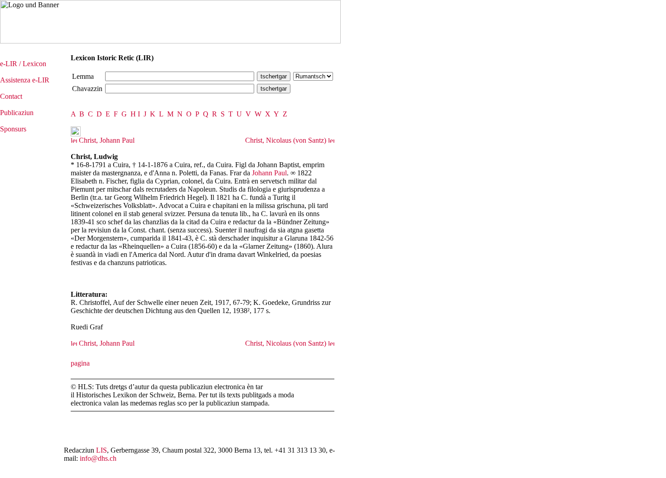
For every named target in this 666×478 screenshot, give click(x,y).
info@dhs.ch (98, 458)
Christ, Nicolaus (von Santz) (286, 140)
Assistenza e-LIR (24, 80)
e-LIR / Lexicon (23, 64)
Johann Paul (269, 173)
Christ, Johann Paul (106, 140)
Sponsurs (13, 129)
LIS (101, 450)
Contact (11, 96)
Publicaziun (17, 112)
